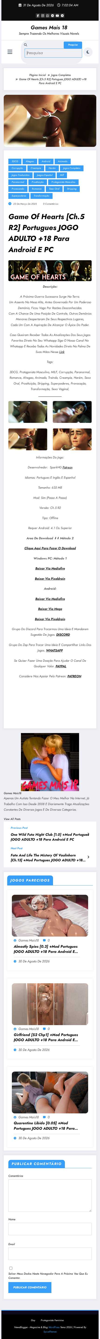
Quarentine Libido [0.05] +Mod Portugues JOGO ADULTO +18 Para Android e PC (44, 1126)
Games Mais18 (12, 793)
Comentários (15, 1176)
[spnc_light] (88, 52)
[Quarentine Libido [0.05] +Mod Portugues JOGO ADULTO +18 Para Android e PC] (50, 1092)
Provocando (18, 189)
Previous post (19, 827)
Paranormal (18, 182)
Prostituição (38, 182)
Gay (33, 1320)
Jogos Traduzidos (20, 175)
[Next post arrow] (88, 857)
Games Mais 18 (49, 27)
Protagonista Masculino (63, 182)
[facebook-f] (38, 15)
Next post (16, 848)
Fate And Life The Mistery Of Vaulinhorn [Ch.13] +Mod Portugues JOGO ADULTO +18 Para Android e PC (47, 858)
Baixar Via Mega (50, 609)
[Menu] (10, 52)
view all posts (12, 819)
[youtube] (57, 15)
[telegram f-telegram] (52, 15)
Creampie (36, 168)
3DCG (15, 161)
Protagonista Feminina (52, 1320)
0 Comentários (50, 204)
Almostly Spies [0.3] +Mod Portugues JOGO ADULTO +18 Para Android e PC (45, 949)
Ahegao (30, 161)
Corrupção (17, 168)
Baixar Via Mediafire (50, 568)
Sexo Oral (54, 189)
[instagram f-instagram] (43, 15)
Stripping (72, 189)
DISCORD (63, 634)
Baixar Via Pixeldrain (50, 578)
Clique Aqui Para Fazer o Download (50, 548)
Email (11, 1244)
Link (61, 352)
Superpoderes (19, 195)
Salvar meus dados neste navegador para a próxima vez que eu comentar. (48, 1276)
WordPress (54, 1327)
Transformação (41, 195)
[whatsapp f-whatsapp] (48, 15)
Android (46, 161)
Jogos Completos (71, 168)
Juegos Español (44, 175)
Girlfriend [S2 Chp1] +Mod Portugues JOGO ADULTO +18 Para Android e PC (46, 1037)
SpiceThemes (50, 1331)
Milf (62, 175)
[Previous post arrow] (88, 834)
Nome (11, 1219)
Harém (52, 168)
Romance (36, 189)
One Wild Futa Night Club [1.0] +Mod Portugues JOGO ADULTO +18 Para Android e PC (50, 837)
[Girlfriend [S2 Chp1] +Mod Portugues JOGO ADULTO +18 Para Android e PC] (50, 1004)
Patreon (68, 467)
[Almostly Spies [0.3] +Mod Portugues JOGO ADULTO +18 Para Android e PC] (50, 915)
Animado (62, 161)
